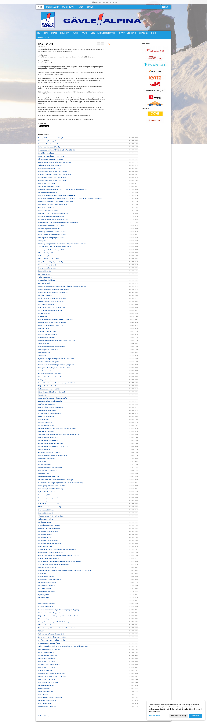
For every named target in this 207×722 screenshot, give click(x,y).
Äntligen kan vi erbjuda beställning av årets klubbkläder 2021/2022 (58, 555)
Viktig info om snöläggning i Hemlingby (50, 262)
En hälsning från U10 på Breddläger (49, 664)
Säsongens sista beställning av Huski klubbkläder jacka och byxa (58, 434)
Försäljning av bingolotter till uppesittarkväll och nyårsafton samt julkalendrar (62, 244)
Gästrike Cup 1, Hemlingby (46, 679)
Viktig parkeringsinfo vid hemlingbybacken (51, 516)
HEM (40, 7)
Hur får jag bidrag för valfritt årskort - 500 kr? (52, 298)
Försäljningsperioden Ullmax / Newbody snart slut (53, 289)
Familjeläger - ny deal (44, 537)
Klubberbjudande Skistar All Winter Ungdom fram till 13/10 (56, 150)
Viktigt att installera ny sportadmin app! (50, 310)
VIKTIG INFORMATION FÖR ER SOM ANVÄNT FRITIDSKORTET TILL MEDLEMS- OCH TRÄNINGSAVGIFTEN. (70, 198)
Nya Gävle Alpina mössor (46, 431)
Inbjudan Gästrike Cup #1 (46, 685)
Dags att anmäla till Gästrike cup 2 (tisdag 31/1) (53, 446)
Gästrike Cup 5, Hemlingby (46, 661)
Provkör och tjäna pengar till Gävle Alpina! (51, 225)
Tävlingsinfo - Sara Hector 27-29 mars (49, 165)
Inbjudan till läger (43, 598)
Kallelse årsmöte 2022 (45, 464)
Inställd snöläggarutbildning (47, 582)
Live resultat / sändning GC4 (47, 567)
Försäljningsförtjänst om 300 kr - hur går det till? (53, 292)
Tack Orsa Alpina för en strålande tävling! (51, 634)
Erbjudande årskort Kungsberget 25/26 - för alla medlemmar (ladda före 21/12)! (63, 189)
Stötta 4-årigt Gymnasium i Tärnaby (49, 147)
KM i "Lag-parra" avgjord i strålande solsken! (52, 640)
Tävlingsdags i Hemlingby (46, 519)
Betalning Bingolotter (44, 271)
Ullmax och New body (45, 546)
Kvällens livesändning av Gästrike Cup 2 (50, 443)
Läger (81, 7)
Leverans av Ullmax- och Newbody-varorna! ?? (52, 204)
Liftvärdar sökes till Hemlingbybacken (50, 613)
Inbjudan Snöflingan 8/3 (45, 253)
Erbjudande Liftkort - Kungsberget (48, 386)
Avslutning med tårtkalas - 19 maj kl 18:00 (51, 156)
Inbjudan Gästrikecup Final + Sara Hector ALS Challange (55, 480)
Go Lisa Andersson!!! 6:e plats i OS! (49, 649)
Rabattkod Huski (43, 473)
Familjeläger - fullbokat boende (48, 531)
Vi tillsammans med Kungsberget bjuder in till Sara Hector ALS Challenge (60, 483)
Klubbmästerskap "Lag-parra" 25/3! (49, 643)
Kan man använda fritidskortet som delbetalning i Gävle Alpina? (58, 222)
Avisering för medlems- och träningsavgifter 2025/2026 (55, 201)
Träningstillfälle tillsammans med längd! (50, 138)
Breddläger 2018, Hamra (45, 670)
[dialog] (176, 710)
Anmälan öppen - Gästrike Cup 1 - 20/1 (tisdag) (52, 180)
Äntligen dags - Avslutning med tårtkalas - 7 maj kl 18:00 (55, 319)
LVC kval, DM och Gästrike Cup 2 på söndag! (52, 676)
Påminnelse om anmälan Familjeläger (49, 452)
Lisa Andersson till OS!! (45, 691)
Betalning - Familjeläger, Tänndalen (49, 528)
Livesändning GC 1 (44, 352)
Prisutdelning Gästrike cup (46, 153)
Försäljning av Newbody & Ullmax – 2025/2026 (52, 231)
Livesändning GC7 (43, 495)
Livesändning (42, 501)
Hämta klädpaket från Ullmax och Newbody (51, 392)
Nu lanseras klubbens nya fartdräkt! (49, 389)
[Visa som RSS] (109, 44)
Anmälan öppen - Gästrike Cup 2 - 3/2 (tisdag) (52, 171)
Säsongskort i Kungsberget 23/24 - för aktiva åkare (54, 368)
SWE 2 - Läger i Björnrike (45, 703)
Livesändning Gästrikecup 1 (47, 510)
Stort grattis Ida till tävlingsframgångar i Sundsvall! (53, 564)
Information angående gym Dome (48, 141)
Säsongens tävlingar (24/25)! (47, 265)
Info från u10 (45, 44)
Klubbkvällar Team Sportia (46, 304)
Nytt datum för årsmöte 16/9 (47, 410)
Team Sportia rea (43, 343)
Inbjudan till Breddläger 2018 (47, 700)
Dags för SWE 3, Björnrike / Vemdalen (50, 697)
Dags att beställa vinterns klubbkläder (50, 401)
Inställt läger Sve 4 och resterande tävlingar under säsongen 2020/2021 (60, 561)
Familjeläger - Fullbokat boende (48, 540)
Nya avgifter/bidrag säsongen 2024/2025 (51, 301)
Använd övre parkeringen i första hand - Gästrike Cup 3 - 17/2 (57, 340)
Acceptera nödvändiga (179, 716)
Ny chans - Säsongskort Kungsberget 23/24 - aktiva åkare (56, 359)
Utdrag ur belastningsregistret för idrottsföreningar (54, 622)
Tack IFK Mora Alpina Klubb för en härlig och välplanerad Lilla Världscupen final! (63, 646)
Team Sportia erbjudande (46, 371)
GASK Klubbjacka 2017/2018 (47, 706)
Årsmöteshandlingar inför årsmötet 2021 (51, 552)
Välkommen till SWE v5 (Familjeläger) (49, 579)
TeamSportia (42, 241)
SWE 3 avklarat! (43, 694)
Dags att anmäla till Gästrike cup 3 (48, 440)
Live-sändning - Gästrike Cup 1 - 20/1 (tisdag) (52, 177)
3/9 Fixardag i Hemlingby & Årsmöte (49, 413)
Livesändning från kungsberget (48, 498)
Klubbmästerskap (43, 419)
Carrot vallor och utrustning (46, 337)
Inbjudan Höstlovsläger (45, 625)
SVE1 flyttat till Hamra (45, 588)
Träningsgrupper (68, 7)
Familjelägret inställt (44, 522)
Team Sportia (42, 356)
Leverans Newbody (44, 283)
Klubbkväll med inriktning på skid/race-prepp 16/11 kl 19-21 (56, 383)
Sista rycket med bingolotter (47, 268)
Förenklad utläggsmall (45, 619)
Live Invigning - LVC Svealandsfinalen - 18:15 (51, 486)
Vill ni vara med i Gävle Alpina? (47, 470)
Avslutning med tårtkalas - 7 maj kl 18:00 (50, 325)
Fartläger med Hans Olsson (46, 591)
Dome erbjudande (43, 313)
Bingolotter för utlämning (46, 207)
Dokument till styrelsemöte (46, 458)
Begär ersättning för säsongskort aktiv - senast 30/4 (54, 162)
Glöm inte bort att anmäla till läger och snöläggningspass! (56, 365)
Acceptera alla (195, 716)
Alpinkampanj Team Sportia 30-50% (49, 168)
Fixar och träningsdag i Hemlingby (48, 558)
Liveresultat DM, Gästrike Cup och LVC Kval (51, 673)
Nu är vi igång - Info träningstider (48, 682)
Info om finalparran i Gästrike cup (48, 477)
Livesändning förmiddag (46, 425)
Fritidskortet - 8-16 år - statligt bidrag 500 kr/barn (53, 219)
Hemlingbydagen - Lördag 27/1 (48, 349)
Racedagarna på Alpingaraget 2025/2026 (51, 238)
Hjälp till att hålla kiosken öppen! (48, 492)
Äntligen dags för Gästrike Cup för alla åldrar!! (52, 455)
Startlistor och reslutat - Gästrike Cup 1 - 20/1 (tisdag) (54, 174)
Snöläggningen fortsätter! (46, 576)
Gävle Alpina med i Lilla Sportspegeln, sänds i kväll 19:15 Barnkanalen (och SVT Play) (64, 570)
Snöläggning (42, 573)
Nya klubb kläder (43, 328)
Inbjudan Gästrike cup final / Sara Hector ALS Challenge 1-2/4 (57, 428)
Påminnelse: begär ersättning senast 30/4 (51, 159)
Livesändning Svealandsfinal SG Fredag (50, 489)
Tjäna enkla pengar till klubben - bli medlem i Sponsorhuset (56, 628)
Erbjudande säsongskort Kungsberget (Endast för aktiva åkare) (58, 616)
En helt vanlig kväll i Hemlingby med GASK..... (52, 637)
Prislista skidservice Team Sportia (48, 362)
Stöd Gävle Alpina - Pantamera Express (50, 144)
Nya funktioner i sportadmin (47, 404)
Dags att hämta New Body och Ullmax (50, 467)
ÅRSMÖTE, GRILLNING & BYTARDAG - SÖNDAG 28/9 (54, 247)
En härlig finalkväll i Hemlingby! (47, 655)
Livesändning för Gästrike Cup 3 (48, 437)
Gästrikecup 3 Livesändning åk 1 (48, 334)
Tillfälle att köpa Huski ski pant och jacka (51, 507)
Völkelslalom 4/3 (43, 256)
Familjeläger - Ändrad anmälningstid (49, 543)
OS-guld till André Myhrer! (46, 652)
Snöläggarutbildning (44, 380)
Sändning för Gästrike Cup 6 (47, 331)
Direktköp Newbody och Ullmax (48, 210)
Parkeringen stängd (44, 688)
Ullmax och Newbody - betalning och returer (51, 377)
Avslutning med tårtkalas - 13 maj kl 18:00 (51, 250)
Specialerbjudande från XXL (47, 604)
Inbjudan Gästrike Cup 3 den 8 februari (50, 259)
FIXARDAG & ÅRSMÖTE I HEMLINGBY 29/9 (51, 307)
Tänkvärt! (41, 631)
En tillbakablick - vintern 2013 (47, 585)
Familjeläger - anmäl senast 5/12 (48, 192)
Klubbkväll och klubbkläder (46, 280)
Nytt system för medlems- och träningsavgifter (52, 398)
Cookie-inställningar (44, 716)
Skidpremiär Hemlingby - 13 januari (49, 186)
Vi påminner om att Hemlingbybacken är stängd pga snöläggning (58, 610)
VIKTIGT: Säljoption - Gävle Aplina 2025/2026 (52, 235)
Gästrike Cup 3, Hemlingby (46, 667)
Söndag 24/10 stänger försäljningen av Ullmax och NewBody (57, 549)
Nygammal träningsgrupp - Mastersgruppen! (52, 346)
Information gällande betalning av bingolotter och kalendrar (56, 195)
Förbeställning (42, 316)
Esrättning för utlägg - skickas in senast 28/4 (52, 322)
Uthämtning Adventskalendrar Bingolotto (51, 216)
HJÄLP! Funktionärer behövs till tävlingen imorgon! (53, 504)
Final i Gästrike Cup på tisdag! (47, 658)
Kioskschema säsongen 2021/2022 (49, 525)
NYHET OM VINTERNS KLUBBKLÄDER (49, 374)
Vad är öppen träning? (45, 277)
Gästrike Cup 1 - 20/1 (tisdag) (47, 183)
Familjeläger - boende (45, 534)
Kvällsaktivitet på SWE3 (45, 607)
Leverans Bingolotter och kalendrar (49, 228)
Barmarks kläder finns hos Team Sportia (50, 407)
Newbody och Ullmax (45, 295)
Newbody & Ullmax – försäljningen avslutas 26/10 (53, 213)
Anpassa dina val (154, 715)
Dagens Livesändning (45, 422)
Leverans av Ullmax (44, 274)
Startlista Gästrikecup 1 (45, 513)
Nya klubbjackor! (43, 594)
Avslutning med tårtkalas (46, 416)
